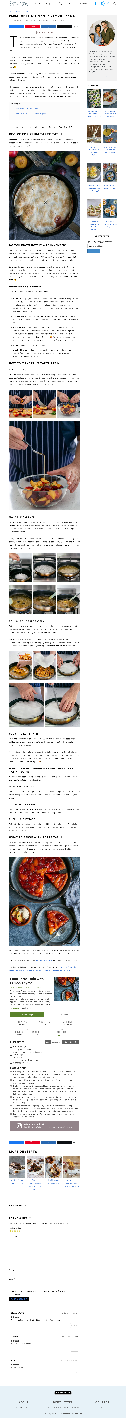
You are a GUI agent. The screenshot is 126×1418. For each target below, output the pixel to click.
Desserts (25, 11)
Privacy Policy (23, 1407)
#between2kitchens (63, 1127)
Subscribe (84, 3)
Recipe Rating (15, 1228)
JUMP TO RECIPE (46, 33)
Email (12, 1279)
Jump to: (17, 104)
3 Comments (61, 20)
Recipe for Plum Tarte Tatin (26, 109)
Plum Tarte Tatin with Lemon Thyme (30, 114)
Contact (103, 1407)
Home (11, 11)
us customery (56, 1042)
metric (48, 1042)
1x (66, 1042)
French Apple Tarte (62, 970)
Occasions (72, 3)
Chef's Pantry (60, 3)
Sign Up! (51, 1407)
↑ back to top (63, 1393)
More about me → (102, 76)
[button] (11, 1008)
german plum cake (44, 960)
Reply (74, 1325)
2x (71, 1042)
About (37, 3)
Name (12, 1270)
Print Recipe (28, 1015)
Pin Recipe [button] (63, 1015)
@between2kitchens (36, 1127)
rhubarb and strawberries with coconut (32, 970)
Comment (14, 1236)
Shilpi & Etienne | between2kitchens (25, 987)
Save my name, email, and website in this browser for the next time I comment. (41, 1292)
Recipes (49, 3)
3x (76, 1042)
